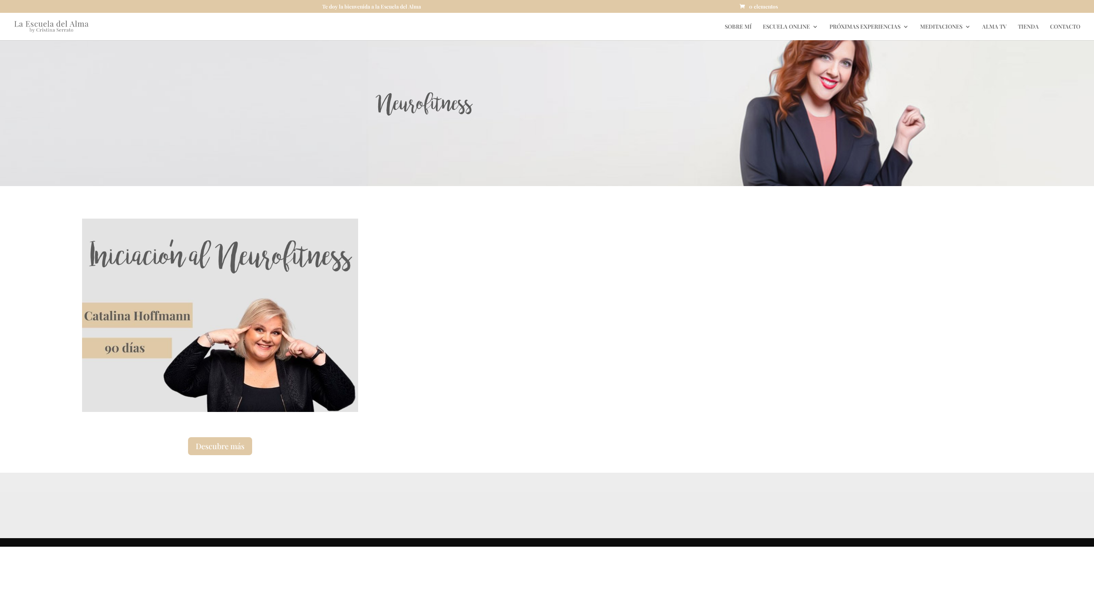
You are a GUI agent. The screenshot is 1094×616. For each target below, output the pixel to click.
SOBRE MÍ (738, 27)
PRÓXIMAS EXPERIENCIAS (864, 27)
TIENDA (1028, 27)
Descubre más (220, 446)
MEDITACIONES (941, 27)
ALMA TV (994, 27)
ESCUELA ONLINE (786, 27)
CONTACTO (1065, 27)
